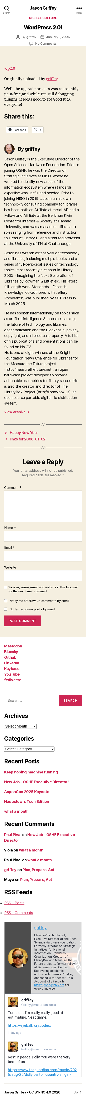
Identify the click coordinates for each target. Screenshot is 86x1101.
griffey (31, 37)
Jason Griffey (43, 8)
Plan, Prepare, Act (38, 870)
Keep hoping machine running (31, 772)
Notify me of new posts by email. (32, 609)
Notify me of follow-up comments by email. (39, 601)
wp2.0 (9, 68)
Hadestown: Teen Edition (26, 801)
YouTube (12, 674)
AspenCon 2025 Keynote (26, 791)
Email (9, 548)
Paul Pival (12, 834)
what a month (16, 811)
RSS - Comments (18, 913)
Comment (13, 488)
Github (10, 657)
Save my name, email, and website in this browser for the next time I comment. (43, 589)
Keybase (11, 668)
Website (10, 567)
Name (10, 528)
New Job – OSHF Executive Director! (36, 782)
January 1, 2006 (58, 37)
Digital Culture (43, 18)
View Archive (16, 412)
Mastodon (13, 646)
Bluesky (11, 652)
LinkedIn (11, 663)
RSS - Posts (14, 903)
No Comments (45, 43)
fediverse (12, 680)
